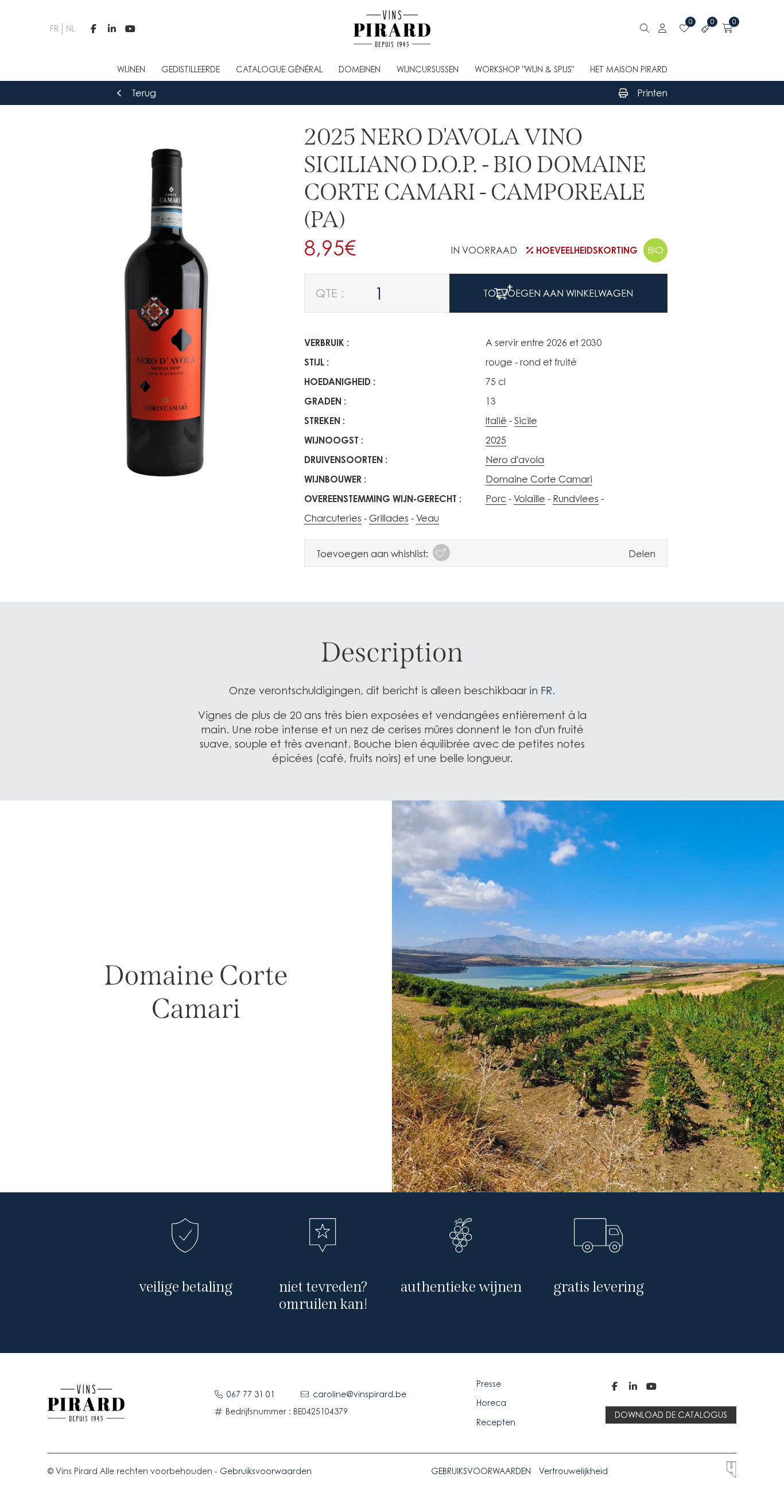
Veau (427, 518)
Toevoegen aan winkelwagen (558, 293)
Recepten (495, 1422)
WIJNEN (131, 69)
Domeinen (360, 69)
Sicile (525, 420)
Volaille (529, 498)
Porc (496, 498)
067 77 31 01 (251, 1394)
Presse (489, 1384)
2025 (496, 440)
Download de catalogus (671, 1415)
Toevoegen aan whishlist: (372, 553)
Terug (143, 93)
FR (53, 28)
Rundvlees (576, 498)
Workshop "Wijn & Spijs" (524, 69)
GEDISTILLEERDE (190, 69)
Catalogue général (279, 69)
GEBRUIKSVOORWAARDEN (481, 1471)
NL (69, 28)
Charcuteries (333, 518)
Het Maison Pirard (628, 69)
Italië (496, 420)
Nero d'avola (515, 459)
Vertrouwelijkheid (573, 1471)
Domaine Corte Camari (539, 479)
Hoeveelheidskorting (587, 250)
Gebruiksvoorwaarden (266, 1471)
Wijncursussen (428, 69)
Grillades (389, 518)
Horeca (491, 1403)
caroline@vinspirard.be (359, 1394)
